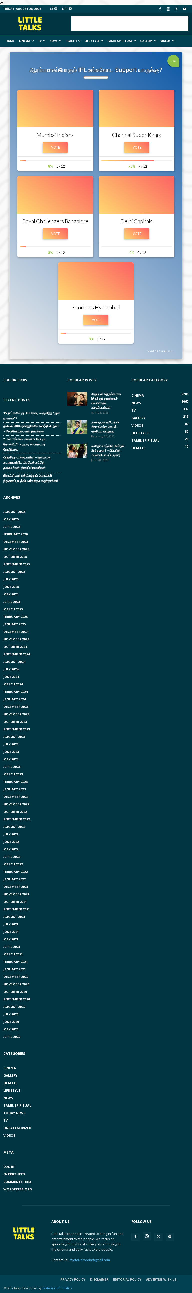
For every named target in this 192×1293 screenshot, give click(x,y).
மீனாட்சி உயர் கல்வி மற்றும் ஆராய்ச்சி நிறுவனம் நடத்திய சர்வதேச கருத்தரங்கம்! (32, 478)
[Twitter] (176, 9)
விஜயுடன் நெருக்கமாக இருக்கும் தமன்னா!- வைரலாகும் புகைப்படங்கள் (106, 401)
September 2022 (17, 819)
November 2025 (16, 549)
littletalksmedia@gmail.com (89, 1260)
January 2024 (15, 699)
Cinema (24, 41)
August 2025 (14, 572)
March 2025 (13, 609)
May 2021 (11, 939)
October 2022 (15, 812)
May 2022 (11, 849)
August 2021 (14, 916)
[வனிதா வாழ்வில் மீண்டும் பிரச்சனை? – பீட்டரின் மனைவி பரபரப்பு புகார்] (78, 451)
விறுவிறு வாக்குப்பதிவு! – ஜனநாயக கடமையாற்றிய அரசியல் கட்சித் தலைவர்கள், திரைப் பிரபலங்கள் (27, 462)
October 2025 (15, 556)
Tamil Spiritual (119, 41)
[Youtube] (184, 9)
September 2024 (17, 654)
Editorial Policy (127, 1280)
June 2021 (11, 932)
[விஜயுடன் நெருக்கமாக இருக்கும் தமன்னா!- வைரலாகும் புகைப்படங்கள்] (78, 399)
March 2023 (13, 774)
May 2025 (11, 594)
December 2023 (16, 706)
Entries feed (14, 1174)
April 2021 (12, 946)
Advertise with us (161, 1280)
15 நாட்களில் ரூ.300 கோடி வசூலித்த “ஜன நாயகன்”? (32, 415)
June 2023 (11, 752)
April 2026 (12, 526)
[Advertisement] (129, 23)
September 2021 (17, 909)
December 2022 (16, 796)
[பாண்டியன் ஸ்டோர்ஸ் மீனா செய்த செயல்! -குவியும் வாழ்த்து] (78, 427)
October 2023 (15, 722)
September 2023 (17, 729)
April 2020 (12, 1036)
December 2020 (16, 976)
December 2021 (16, 886)
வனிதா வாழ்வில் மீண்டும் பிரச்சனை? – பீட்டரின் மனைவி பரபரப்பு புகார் (107, 450)
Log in (9, 1166)
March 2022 (13, 864)
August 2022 (14, 826)
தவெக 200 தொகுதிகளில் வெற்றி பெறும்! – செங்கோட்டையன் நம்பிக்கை (31, 429)
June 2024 (11, 676)
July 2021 (11, 924)
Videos (165, 41)
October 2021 (15, 902)
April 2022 (12, 856)
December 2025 (16, 542)
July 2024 (11, 669)
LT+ (65, 9)
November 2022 (16, 804)
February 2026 (16, 534)
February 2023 (16, 782)
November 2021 (16, 894)
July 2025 (11, 579)
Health (71, 41)
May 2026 (11, 519)
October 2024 (15, 646)
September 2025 (17, 564)
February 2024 (16, 692)
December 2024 (16, 632)
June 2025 (11, 586)
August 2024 (14, 662)
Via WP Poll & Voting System (161, 351)
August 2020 (14, 1006)
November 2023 (16, 714)
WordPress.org (18, 1189)
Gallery (146, 41)
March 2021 (13, 954)
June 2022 (11, 842)
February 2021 (16, 962)
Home (10, 41)
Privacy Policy (73, 1280)
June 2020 (11, 1022)
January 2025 (15, 624)
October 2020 (15, 992)
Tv (40, 41)
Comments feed (17, 1182)
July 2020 (11, 1014)
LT (52, 9)
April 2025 (12, 602)
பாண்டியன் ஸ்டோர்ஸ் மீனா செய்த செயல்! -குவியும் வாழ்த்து (105, 427)
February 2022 (16, 872)
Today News (15, 1113)
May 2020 (11, 1029)
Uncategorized (18, 1128)
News (54, 41)
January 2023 (15, 789)
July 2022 (11, 834)
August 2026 (14, 512)
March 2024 (13, 684)
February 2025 (16, 616)
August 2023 (14, 736)
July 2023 (11, 744)
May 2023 (11, 759)
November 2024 (16, 639)
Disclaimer (99, 1280)
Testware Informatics (57, 1288)
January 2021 (15, 969)
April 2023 (12, 766)
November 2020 (16, 984)
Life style (92, 41)
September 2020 (17, 999)
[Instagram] (168, 9)
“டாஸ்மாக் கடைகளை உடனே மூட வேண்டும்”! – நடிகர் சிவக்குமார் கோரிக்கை (25, 444)
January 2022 (15, 879)
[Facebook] (160, 9)
